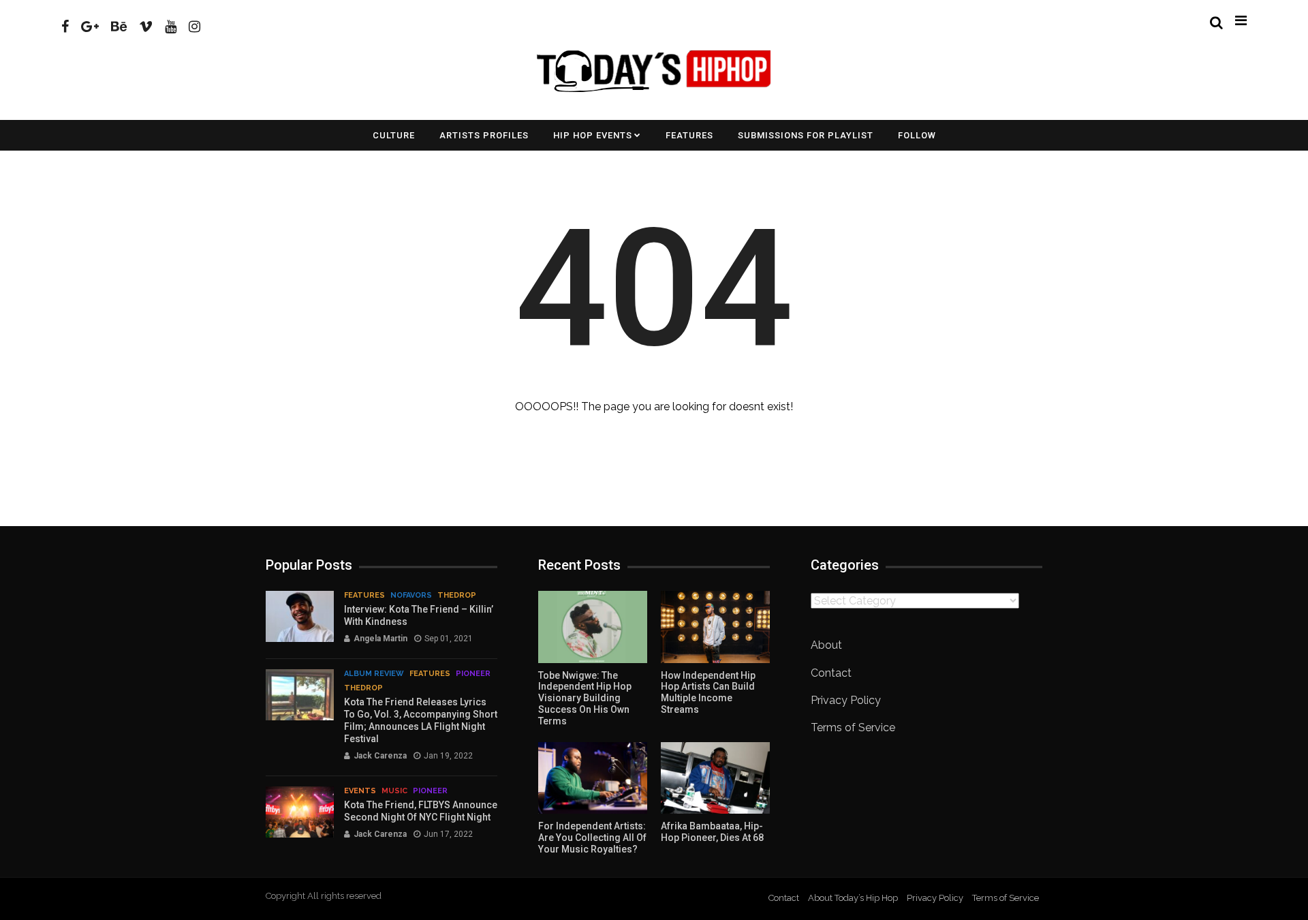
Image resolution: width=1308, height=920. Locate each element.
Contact (831, 672)
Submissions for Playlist (805, 135)
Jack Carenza (380, 756)
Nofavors (411, 595)
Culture (394, 135)
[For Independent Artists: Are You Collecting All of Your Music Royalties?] (592, 778)
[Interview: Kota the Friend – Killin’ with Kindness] (300, 616)
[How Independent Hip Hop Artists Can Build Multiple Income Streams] (715, 627)
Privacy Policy (846, 700)
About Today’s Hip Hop (853, 898)
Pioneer (473, 673)
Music (394, 790)
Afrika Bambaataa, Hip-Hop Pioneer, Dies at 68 (712, 832)
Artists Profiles (484, 135)
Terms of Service (853, 727)
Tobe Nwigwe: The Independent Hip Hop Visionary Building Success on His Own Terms (585, 698)
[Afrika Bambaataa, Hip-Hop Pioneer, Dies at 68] (715, 778)
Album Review (374, 673)
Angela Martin (380, 638)
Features (689, 135)
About (826, 645)
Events (360, 790)
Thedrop (456, 595)
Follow (917, 135)
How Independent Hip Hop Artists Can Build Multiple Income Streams (708, 692)
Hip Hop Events (592, 135)
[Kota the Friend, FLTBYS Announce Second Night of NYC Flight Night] (300, 812)
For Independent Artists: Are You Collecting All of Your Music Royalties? (592, 838)
